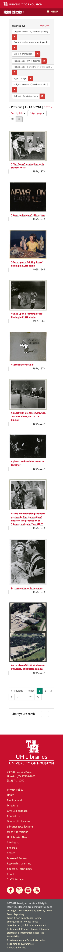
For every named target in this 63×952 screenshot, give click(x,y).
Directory (12, 805)
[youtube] (36, 890)
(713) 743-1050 (15, 781)
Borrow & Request (17, 858)
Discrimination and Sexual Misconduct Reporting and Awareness (26, 942)
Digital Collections (14, 12)
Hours (10, 795)
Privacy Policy (15, 790)
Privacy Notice (30, 922)
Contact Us (13, 816)
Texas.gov (12, 910)
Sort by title (17, 113)
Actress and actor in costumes (27, 588)
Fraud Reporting (15, 914)
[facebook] (10, 890)
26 (30, 697)
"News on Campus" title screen (28, 215)
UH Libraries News (18, 837)
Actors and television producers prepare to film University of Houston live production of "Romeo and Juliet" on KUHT (28, 519)
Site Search (13, 842)
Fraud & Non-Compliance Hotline (24, 918)
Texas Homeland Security (32, 910)
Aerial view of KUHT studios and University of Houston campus (28, 667)
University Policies (16, 947)
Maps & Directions (17, 832)
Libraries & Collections (20, 827)
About (10, 874)
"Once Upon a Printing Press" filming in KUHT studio (27, 264)
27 (38, 697)
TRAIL (50, 910)
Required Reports (40, 929)
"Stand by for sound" (22, 365)
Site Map (12, 848)
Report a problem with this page (35, 907)
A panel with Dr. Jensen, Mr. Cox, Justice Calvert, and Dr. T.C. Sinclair (28, 416)
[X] (19, 890)
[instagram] (27, 890)
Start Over (44, 25)
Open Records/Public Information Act (26, 925)
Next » (48, 107)
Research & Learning (19, 864)
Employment (14, 800)
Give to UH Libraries (18, 821)
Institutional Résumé (18, 929)
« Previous (17, 691)
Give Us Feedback (17, 811)
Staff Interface (15, 879)
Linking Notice (14, 922)
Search (11, 853)
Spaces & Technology (19, 869)
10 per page (36, 113)
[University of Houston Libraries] (31, 752)
